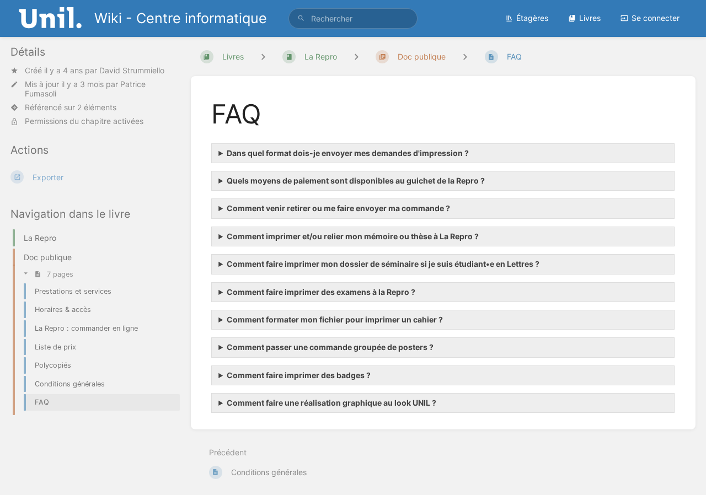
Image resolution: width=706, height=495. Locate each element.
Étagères (532, 18)
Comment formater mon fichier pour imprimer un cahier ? (335, 319)
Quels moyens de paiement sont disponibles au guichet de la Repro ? (356, 180)
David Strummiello (131, 70)
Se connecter (656, 18)
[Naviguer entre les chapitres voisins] (356, 56)
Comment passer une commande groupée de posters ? (330, 347)
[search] (353, 18)
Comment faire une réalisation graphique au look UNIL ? (331, 402)
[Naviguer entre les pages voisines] (465, 56)
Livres (590, 18)
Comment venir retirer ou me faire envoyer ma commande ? (338, 208)
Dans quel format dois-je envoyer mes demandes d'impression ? (348, 153)
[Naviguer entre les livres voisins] (263, 56)
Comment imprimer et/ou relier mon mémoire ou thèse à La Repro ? (353, 236)
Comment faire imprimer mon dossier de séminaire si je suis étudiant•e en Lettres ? (383, 263)
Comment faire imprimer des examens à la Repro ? (321, 292)
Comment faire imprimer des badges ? (299, 375)
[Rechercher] (301, 18)
